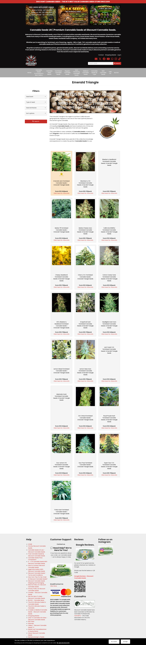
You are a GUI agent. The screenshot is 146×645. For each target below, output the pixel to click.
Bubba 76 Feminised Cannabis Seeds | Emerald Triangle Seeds (61, 230)
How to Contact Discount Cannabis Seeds (36, 566)
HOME (30, 544)
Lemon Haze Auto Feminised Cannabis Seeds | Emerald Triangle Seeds (85, 372)
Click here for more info (61, 193)
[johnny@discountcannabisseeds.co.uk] (96, 59)
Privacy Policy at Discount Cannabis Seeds (36, 590)
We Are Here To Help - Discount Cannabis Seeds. (36, 597)
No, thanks (114, 641)
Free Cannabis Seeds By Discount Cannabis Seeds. (36, 555)
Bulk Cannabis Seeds (103, 72)
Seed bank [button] (29, 97)
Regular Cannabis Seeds (67, 72)
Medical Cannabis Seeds (85, 72)
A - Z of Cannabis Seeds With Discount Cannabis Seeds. (37, 562)
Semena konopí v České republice (36, 638)
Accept (125, 641)
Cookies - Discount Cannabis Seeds (37, 593)
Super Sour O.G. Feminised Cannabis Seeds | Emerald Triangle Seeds (109, 466)
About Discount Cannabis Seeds (36, 634)
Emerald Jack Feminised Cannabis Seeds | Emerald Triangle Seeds (61, 183)
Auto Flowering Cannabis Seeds (76, 72)
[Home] (32, 59)
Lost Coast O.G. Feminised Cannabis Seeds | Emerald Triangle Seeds (109, 350)
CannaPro (77, 616)
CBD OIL (110, 72)
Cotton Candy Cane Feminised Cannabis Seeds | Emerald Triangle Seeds (109, 278)
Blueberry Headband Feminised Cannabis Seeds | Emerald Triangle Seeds (109, 162)
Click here (53, 586)
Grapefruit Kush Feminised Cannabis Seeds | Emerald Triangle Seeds (85, 325)
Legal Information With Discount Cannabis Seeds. (36, 570)
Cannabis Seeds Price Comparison (35, 559)
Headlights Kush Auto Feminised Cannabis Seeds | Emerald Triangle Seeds (109, 325)
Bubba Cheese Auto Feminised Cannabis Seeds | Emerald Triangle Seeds (85, 231)
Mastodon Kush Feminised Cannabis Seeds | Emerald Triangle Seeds (61, 397)
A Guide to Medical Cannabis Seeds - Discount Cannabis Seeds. (37, 612)
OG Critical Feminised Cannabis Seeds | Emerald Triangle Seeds (85, 418)
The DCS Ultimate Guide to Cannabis (37, 607)
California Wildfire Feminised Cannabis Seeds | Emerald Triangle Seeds (109, 231)
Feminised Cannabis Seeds (58, 72)
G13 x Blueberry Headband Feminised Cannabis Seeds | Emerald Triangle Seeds (61, 325)
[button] (85, 101)
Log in (119, 55)
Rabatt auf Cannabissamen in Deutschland (37, 630)
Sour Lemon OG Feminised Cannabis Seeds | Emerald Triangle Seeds (61, 466)
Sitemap (31, 623)
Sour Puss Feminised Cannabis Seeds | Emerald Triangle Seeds (85, 465)
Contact (101, 55)
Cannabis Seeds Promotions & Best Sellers (38, 72)
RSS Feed (31, 621)
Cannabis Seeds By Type (94, 72)
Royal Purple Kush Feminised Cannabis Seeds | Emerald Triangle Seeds (109, 419)
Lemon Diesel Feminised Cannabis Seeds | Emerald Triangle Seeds (61, 371)
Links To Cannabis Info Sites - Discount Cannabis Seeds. (37, 619)
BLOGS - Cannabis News (36, 600)
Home (29, 73)
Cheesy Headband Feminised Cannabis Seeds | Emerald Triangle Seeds (61, 278)
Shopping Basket (110, 55)
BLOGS (116, 73)
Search (118, 63)
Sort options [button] (30, 113)
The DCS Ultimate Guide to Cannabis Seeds (37, 603)
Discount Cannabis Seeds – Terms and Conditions (37, 574)
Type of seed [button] (30, 102)
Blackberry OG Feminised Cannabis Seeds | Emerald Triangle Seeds (85, 184)
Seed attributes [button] (31, 108)
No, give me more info (63, 642)
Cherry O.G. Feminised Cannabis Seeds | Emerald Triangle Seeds (85, 277)
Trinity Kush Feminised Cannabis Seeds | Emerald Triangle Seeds (61, 512)
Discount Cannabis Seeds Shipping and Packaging (36, 582)
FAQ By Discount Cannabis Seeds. (37, 547)
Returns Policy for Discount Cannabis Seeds (37, 586)
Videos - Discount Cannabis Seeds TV (37, 626)
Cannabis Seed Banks (49, 72)
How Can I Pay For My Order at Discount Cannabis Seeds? (37, 578)
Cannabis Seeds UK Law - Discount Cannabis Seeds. (36, 551)
